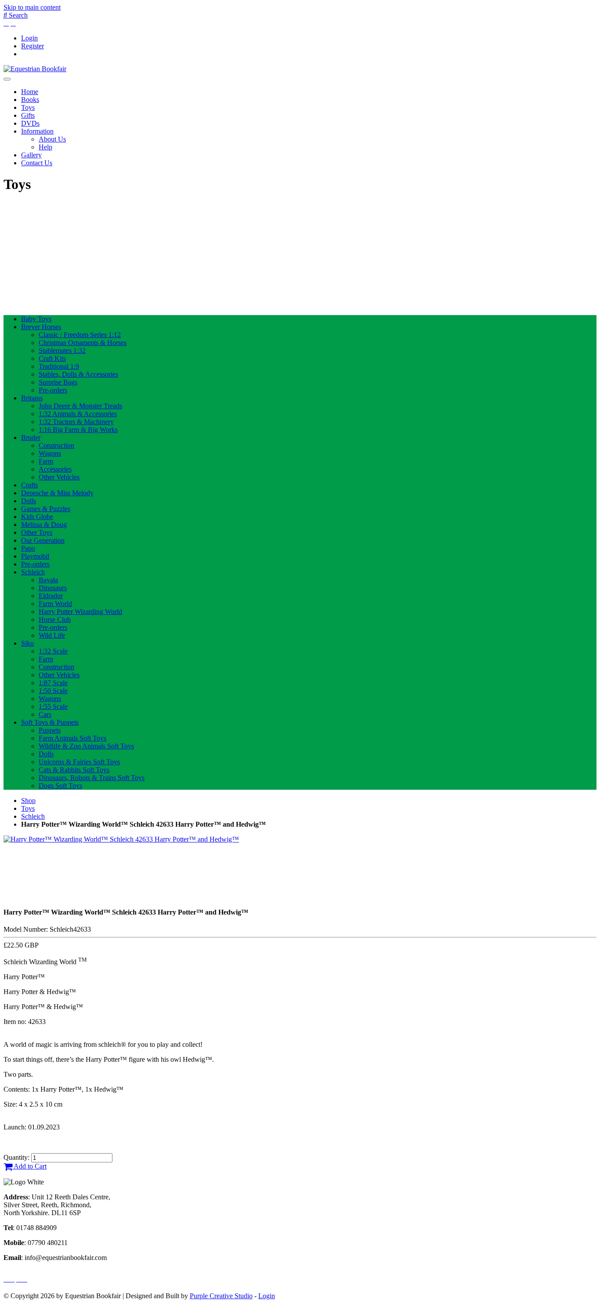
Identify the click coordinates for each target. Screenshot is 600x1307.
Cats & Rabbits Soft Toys (74, 769)
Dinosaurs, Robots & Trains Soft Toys (92, 777)
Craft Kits (52, 358)
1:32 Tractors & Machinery (76, 421)
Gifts (28, 115)
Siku (27, 643)
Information (37, 131)
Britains (32, 398)
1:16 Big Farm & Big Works (78, 429)
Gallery (31, 155)
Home (29, 91)
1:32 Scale (53, 651)
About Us (52, 139)
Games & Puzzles (45, 508)
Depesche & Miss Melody (57, 493)
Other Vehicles (59, 477)
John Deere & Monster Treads (80, 406)
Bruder (30, 437)
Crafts (29, 485)
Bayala (48, 580)
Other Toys (36, 532)
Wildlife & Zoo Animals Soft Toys (86, 746)
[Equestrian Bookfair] (35, 69)
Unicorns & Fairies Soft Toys (79, 762)
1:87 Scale (53, 682)
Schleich (33, 572)
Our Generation (43, 540)
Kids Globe (37, 516)
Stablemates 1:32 (62, 350)
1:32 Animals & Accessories (78, 414)
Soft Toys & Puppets (50, 722)
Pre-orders (53, 390)
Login (29, 38)
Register (32, 46)
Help (45, 147)
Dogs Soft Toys (60, 785)
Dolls (28, 501)
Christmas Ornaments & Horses (83, 342)
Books (30, 99)
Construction (56, 445)
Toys (28, 107)
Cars (45, 714)
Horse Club (55, 619)
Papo (28, 548)
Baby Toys (36, 319)
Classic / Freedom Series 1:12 (80, 334)
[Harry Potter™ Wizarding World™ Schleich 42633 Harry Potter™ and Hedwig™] (121, 839)
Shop (28, 800)
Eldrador (51, 595)
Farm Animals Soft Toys (72, 738)
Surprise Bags (58, 382)
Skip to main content (32, 7)
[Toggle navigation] (7, 79)
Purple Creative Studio (221, 1296)
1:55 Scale (53, 706)
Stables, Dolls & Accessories (78, 374)
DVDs (30, 123)
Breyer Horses (41, 326)
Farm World (55, 603)
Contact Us (36, 163)
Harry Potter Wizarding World (80, 611)
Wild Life (52, 635)
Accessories (55, 469)
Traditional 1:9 (59, 366)
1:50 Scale (53, 690)
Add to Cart (29, 1166)
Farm (46, 461)
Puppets (50, 730)
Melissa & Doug (44, 524)
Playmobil (35, 556)
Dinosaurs (53, 588)
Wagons (50, 453)
